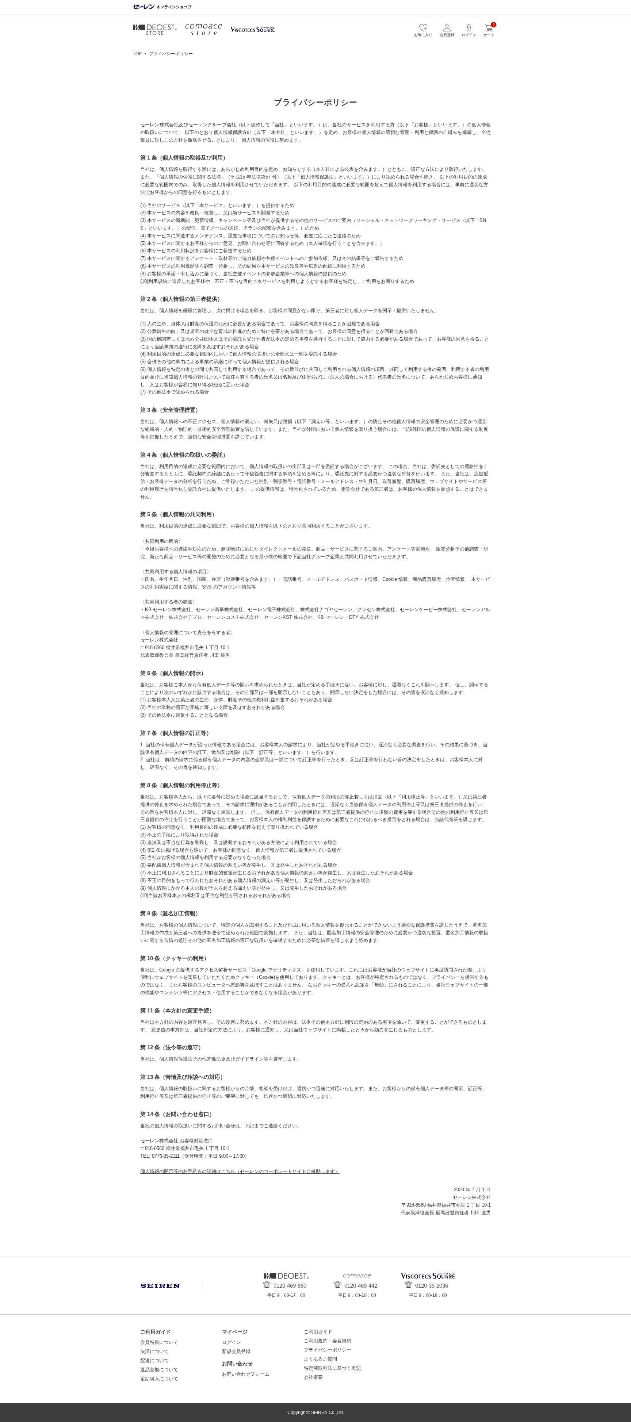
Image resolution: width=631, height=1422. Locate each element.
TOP (137, 53)
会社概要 (313, 1377)
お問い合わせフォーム (245, 1374)
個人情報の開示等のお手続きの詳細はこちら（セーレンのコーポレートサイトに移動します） (240, 1171)
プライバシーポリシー (327, 1350)
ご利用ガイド (318, 1331)
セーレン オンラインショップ (162, 7)
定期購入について (159, 1378)
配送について (154, 1360)
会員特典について (159, 1342)
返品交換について (159, 1369)
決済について (154, 1351)
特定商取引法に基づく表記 (332, 1368)
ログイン (231, 1342)
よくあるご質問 (320, 1359)
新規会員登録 (236, 1351)
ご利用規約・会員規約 (327, 1341)
